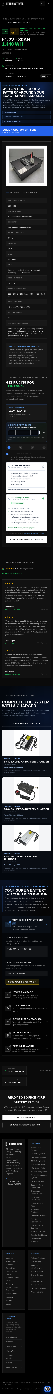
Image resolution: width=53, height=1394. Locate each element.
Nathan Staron (11, 1367)
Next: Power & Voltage (21, 982)
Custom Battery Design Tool (37, 1186)
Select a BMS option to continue (26, 539)
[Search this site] (42, 3)
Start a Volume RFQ (25, 1117)
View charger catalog (25, 724)
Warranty (9, 1304)
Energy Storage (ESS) (37, 1276)
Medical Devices (37, 1285)
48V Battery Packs (35, 19)
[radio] (26, 477)
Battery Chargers (37, 1181)
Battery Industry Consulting (12, 1288)
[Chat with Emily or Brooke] (47, 1389)
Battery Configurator (39, 1172)
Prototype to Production (36, 1240)
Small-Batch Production (35, 1210)
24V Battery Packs (38, 1164)
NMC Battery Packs (38, 1157)
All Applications (37, 1292)
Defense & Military (38, 1258)
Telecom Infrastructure (36, 1266)
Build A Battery (11, 1337)
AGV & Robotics (37, 1272)
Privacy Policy (16, 1389)
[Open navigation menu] (48, 3)
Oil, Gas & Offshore (38, 1288)
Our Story (9, 1284)
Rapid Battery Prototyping (36, 1198)
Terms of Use (28, 1389)
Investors (9, 1297)
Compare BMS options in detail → (34, 533)
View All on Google (11, 573)
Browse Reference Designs (25, 1125)
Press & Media (11, 1293)
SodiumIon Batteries (10, 1357)
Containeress (11, 1346)
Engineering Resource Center (37, 1192)
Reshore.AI (10, 1363)
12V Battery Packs (38, 1161)
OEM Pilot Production (39, 1216)
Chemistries (10, 1268)
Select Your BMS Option (20, 454)
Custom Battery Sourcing (37, 1226)
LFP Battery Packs (38, 1154)
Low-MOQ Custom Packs (38, 1204)
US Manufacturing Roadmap (12, 1263)
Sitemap (38, 1389)
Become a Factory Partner (12, 1279)
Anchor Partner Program (11, 1273)
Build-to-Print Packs (38, 1232)
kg (48, 76)
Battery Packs (17, 19)
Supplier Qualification (39, 1235)
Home (4, 19)
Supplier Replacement (36, 1220)
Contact (9, 1301)
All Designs (45, 1070)
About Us (9, 1258)
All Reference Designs (36, 1149)
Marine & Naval (37, 1281)
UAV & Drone (36, 1262)
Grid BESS (9, 1342)
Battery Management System (39, 1176)
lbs (43, 76)
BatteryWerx (10, 1351)
